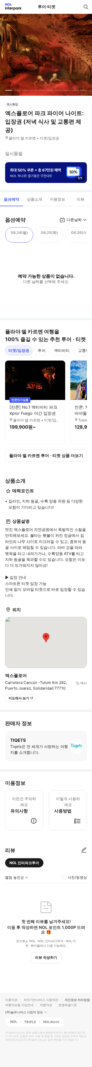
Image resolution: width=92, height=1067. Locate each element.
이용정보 (57, 199)
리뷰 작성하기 (46, 957)
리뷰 (80, 199)
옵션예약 (11, 199)
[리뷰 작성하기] (84, 850)
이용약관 (11, 1000)
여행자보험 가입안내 (19, 1005)
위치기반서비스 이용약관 (41, 1000)
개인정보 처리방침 (77, 1000)
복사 (83, 683)
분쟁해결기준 (68, 1005)
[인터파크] (11, 7)
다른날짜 (74, 219)
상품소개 (34, 199)
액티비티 (62, 350)
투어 (41, 350)
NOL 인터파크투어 (24, 863)
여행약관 (46, 1005)
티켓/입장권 (18, 350)
